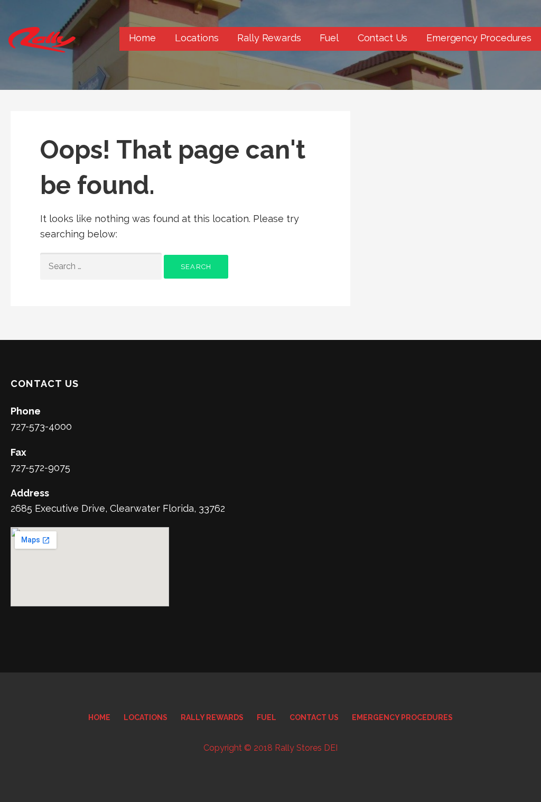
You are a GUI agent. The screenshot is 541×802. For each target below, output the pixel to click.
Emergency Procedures (478, 37)
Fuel (329, 37)
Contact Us (382, 37)
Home (142, 37)
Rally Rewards (269, 37)
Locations (197, 37)
